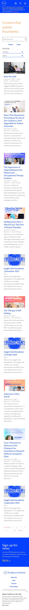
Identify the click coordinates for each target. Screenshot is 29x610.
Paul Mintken (16, 401)
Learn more (5, 605)
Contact (13, 583)
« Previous (7, 527)
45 (15, 530)
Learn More (14, 11)
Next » (21, 530)
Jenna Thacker (16, 183)
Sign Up (5, 560)
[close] (26, 591)
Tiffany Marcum (16, 318)
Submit (11, 44)
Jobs (13, 580)
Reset (19, 44)
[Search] (20, 3)
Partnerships (14, 586)
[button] (13, 52)
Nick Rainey (15, 130)
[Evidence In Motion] (4, 3)
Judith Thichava (16, 232)
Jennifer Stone (14, 81)
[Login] (25, 3)
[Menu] (15, 3)
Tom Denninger (16, 461)
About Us (14, 577)
